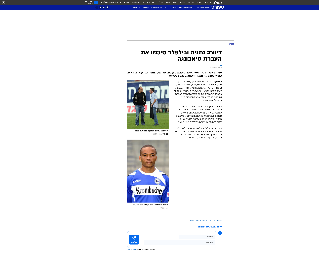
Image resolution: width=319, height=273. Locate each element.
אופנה (126, 2)
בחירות (191, 2)
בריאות (154, 2)
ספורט (199, 2)
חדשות (208, 2)
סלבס (175, 2)
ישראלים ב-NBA (157, 7)
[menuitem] (206, 2)
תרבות (182, 2)
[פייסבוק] (96, 7)
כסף (168, 2)
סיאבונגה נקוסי (207, 220)
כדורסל (167, 7)
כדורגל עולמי (177, 7)
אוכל (161, 2)
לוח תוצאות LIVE (202, 7)
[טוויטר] (100, 7)
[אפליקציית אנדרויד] (107, 7)
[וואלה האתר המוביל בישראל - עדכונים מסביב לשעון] (217, 2)
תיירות (145, 2)
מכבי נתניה (218, 220)
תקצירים (146, 7)
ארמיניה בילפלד (195, 220)
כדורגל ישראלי (188, 7)
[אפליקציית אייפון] (103, 7)
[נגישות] (3, 2)
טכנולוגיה (136, 2)
